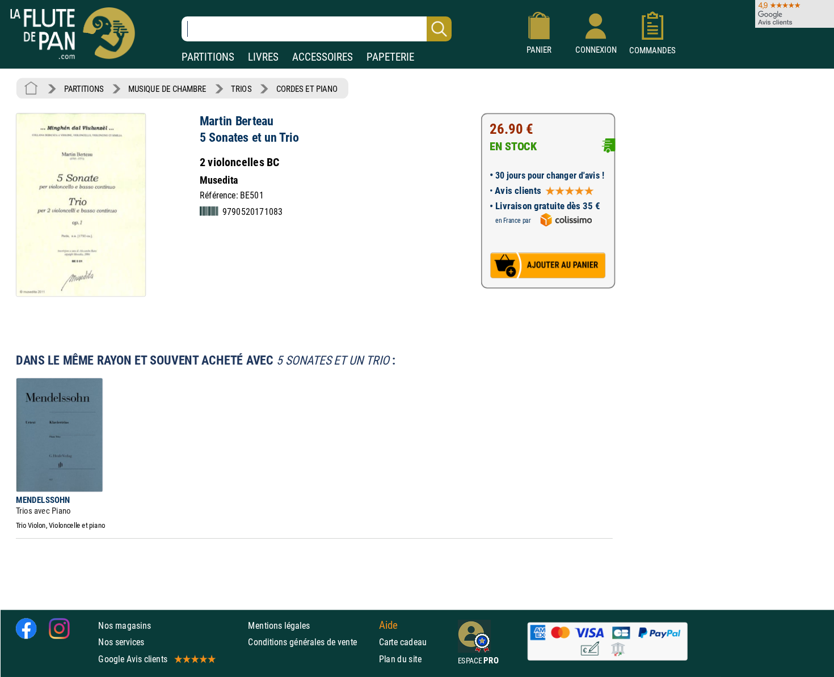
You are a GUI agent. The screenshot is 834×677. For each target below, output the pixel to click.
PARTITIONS (208, 57)
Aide (388, 625)
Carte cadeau (403, 642)
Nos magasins (124, 625)
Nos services (121, 642)
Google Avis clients (132, 658)
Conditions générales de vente (310, 642)
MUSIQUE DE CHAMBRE (167, 89)
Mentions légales (279, 625)
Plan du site (400, 658)
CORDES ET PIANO (307, 89)
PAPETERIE (390, 57)
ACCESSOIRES (322, 57)
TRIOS (241, 89)
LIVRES (263, 57)
